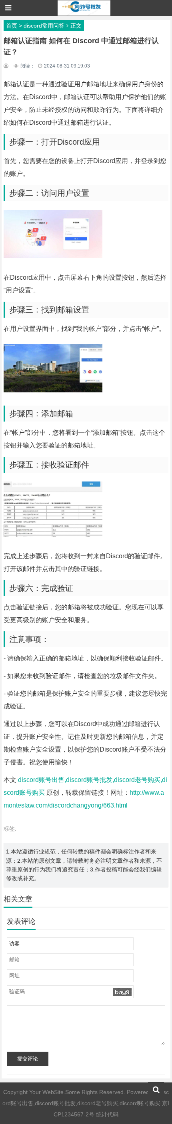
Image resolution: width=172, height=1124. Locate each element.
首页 (11, 25)
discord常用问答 (44, 25)
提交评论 (27, 1059)
